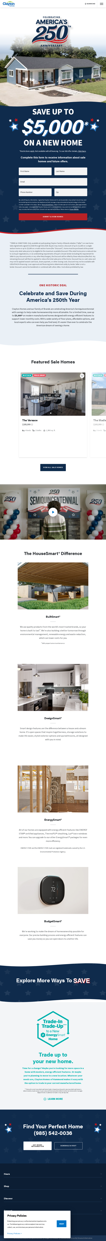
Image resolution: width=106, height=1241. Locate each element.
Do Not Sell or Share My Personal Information (76, 1238)
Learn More (55, 1099)
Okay (61, 1224)
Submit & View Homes (53, 217)
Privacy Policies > (14, 1233)
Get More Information (37, 1146)
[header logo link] (8, 3)
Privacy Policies (74, 209)
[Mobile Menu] (101, 4)
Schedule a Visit (68, 1146)
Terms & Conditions (47, 205)
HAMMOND (91, 4)
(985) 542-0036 (53, 1133)
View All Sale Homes (53, 467)
